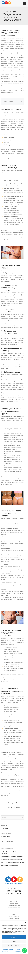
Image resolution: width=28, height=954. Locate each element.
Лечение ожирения (6, 833)
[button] (25, 922)
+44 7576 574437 (14, 891)
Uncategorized (4, 828)
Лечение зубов (5, 831)
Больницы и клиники (14, 916)
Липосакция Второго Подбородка (9, 865)
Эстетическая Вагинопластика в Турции (11, 859)
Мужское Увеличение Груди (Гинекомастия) (12, 862)
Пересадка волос (5, 836)
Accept (14, 937)
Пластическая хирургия (7, 839)
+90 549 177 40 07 (14, 893)
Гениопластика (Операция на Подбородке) (12, 856)
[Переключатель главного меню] (25, 3)
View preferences (14, 946)
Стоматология (14, 903)
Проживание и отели (14, 918)
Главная (14, 914)
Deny (14, 941)
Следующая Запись (14, 807)
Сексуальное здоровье (7, 841)
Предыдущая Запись (14, 803)
